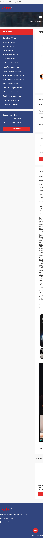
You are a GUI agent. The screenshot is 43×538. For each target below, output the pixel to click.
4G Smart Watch (8, 46)
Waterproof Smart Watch (11, 63)
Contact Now (17, 129)
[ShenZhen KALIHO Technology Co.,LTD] (6, 8)
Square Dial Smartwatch (11, 104)
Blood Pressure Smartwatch (12, 71)
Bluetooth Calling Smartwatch (13, 88)
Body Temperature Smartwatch (13, 79)
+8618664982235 (16, 123)
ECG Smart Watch (9, 59)
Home (31, 21)
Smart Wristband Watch (11, 100)
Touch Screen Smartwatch (12, 96)
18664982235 (18, 119)
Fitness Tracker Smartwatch (12, 92)
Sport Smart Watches (10, 38)
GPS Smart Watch (9, 42)
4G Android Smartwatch (11, 54)
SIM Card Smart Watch (10, 83)
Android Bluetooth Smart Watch (13, 75)
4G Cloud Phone (8, 50)
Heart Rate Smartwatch (11, 67)
